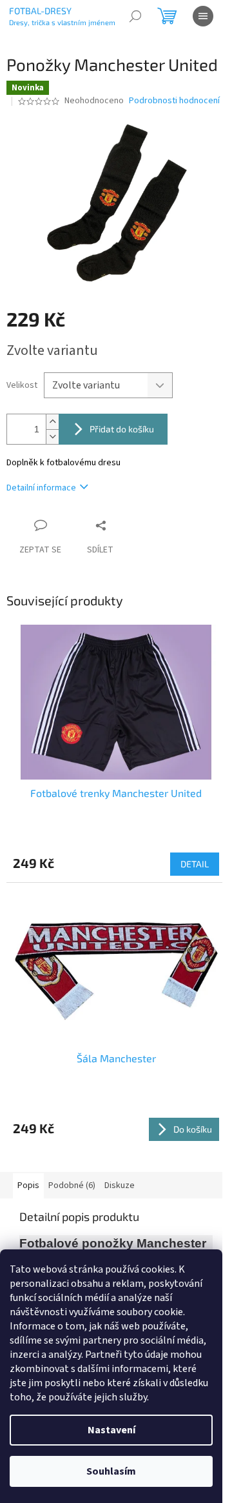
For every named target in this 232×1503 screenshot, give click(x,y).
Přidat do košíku (122, 428)
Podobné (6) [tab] (71, 1185)
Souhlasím (111, 1471)
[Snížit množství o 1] (52, 436)
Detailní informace (41, 487)
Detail (194, 863)
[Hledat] (135, 16)
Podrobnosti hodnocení (174, 101)
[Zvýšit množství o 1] (52, 421)
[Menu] (203, 16)
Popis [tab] (28, 1185)
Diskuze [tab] (119, 1185)
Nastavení (111, 1430)
